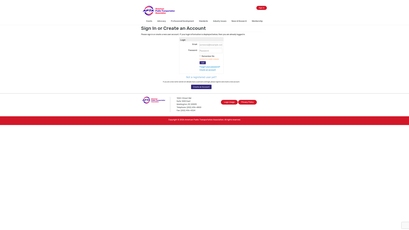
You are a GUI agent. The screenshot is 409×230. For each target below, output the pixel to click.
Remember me (208, 56)
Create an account (207, 70)
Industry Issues (219, 21)
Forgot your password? (209, 67)
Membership (257, 21)
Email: (194, 44)
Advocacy (161, 21)
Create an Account (201, 87)
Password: (192, 50)
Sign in (261, 8)
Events (149, 21)
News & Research (239, 21)
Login (202, 63)
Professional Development (182, 21)
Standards (203, 21)
